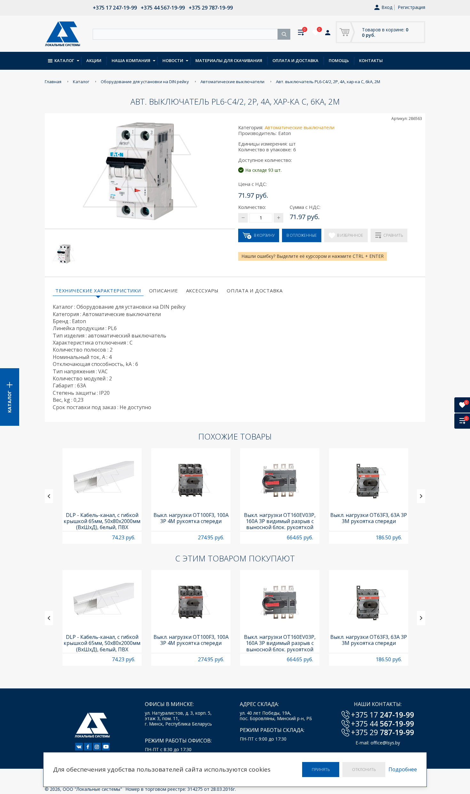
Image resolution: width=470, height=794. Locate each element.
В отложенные (301, 235)
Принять (321, 769)
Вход (386, 7)
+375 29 (382, 732)
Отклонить (364, 769)
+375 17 (382, 715)
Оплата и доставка (295, 60)
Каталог (64, 60)
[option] (102, 496)
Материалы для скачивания (228, 60)
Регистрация (411, 7)
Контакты (371, 60)
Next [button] (421, 496)
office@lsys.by (385, 743)
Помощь (339, 60)
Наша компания (131, 60)
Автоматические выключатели (299, 127)
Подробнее (402, 769)
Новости (172, 60)
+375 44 (382, 724)
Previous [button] (49, 496)
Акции (93, 60)
